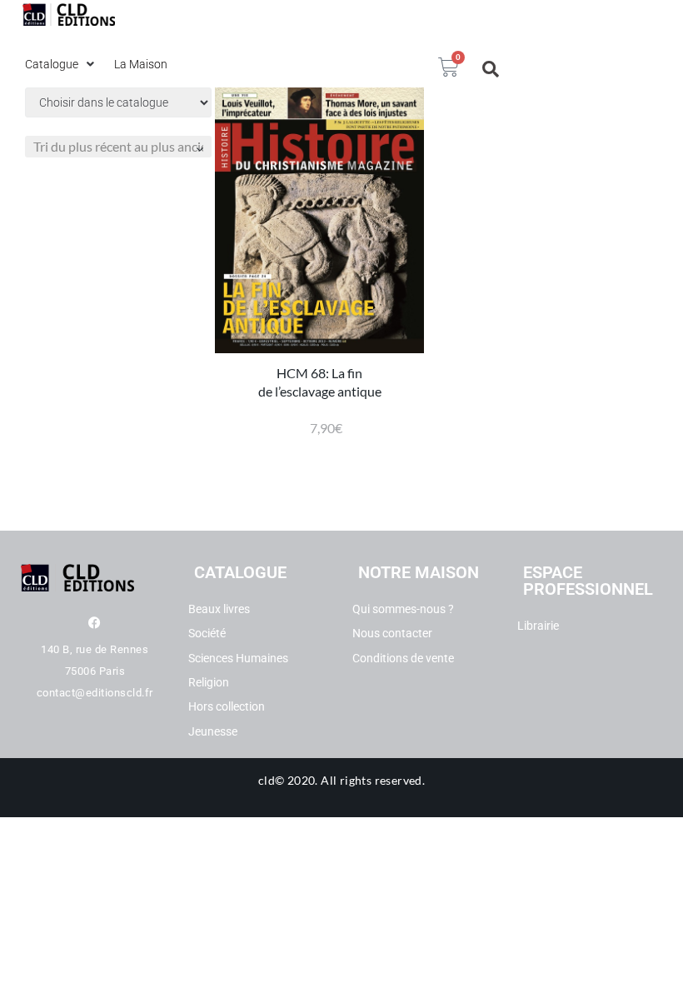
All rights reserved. (373, 780)
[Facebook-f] (94, 622)
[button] (61, 64)
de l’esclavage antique (319, 391)
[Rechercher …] (491, 69)
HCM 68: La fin (319, 373)
